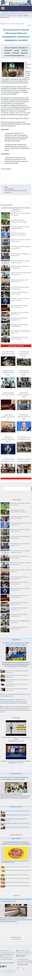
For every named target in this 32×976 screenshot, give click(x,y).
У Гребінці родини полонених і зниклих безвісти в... (19, 306)
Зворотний (5, 957)
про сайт (10, 959)
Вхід (19, 211)
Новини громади (5, 14)
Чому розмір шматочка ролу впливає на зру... (18, 886)
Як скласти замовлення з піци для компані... (18, 867)
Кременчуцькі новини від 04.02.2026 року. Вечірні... (16, 761)
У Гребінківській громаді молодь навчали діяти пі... (20, 288)
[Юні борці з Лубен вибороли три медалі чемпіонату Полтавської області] (16, 660)
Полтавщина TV (19, 763)
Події (12, 14)
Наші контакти (5, 950)
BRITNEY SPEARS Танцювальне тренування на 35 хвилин (16, 738)
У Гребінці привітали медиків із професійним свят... (19, 325)
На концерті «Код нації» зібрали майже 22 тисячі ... (20, 313)
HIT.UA (18, 968)
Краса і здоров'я (19, 741)
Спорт (14, 15)
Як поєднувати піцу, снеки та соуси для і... (17, 874)
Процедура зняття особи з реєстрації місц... (18, 827)
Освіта (24, 14)
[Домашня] (2, 9)
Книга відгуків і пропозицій (25, 961)
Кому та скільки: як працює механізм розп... (18, 811)
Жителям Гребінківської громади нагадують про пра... (20, 261)
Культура (2, 15)
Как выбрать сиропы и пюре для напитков (18, 878)
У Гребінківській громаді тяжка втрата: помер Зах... (19, 338)
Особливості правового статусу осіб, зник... (18, 823)
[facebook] (1, 967)
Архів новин (4, 12)
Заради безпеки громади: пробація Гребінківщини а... (21, 273)
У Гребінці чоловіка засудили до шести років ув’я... (20, 293)
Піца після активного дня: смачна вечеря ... (18, 882)
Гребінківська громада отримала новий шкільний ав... (20, 227)
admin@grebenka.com (8, 954)
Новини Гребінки (14, 12)
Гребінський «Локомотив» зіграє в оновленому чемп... (20, 299)
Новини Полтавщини (26, 12)
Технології (20, 15)
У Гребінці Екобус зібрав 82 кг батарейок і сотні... (19, 319)
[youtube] (3, 967)
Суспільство (18, 14)
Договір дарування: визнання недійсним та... (18, 815)
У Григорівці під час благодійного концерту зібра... (20, 267)
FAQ (19, 963)
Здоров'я (9, 15)
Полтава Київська (12, 190)
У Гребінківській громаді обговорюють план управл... (19, 221)
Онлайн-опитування (23, 959)
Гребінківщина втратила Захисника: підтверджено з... (19, 234)
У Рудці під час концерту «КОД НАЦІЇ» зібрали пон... (19, 280)
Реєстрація (14, 211)
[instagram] (6, 967)
